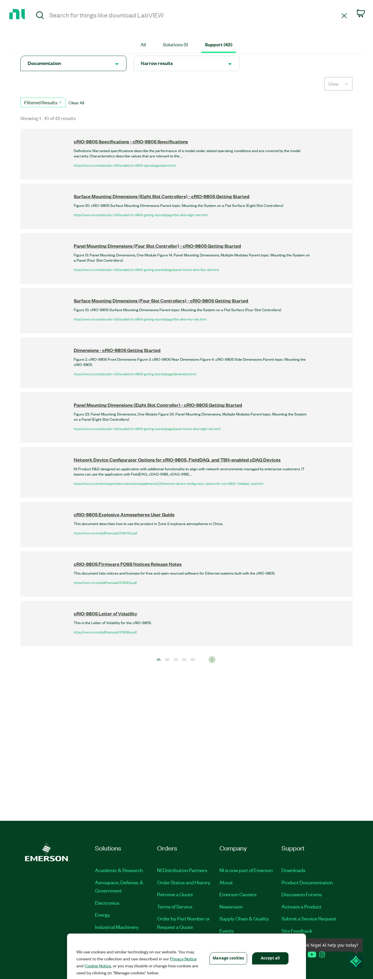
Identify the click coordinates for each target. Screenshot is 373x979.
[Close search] (344, 15)
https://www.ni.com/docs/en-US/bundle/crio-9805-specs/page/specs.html (125, 165)
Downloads (293, 870)
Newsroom (230, 906)
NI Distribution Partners (182, 870)
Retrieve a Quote (175, 894)
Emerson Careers (237, 894)
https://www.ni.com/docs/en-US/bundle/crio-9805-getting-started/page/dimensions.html (135, 373)
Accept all (270, 958)
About (226, 882)
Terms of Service (174, 906)
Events (226, 930)
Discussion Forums (301, 894)
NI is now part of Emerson (246, 870)
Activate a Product (301, 906)
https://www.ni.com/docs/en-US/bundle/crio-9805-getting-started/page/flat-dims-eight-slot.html (140, 214)
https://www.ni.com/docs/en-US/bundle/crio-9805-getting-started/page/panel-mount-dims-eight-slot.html (147, 428)
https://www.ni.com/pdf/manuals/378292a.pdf (105, 582)
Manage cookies (228, 958)
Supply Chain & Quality (244, 918)
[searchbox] (194, 15)
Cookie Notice (98, 966)
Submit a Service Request (308, 918)
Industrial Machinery (117, 927)
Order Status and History (183, 882)
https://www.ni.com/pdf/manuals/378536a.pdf (105, 632)
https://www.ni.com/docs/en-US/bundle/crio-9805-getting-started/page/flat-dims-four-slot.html (140, 319)
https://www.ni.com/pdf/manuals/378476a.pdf (105, 533)
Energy (102, 914)
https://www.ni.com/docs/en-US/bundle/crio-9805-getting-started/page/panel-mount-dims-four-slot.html (146, 269)
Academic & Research (119, 870)
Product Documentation (307, 882)
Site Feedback (296, 930)
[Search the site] (40, 16)
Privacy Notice (183, 959)
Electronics (107, 902)
